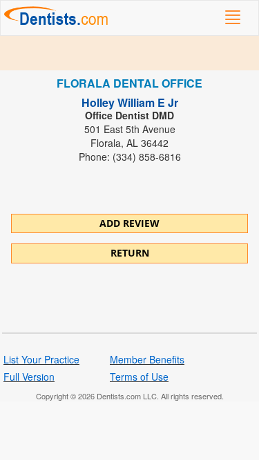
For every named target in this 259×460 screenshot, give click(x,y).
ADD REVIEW (129, 223)
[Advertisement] (129, 53)
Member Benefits (147, 359)
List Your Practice (41, 359)
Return (130, 252)
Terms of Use (139, 376)
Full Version (29, 376)
